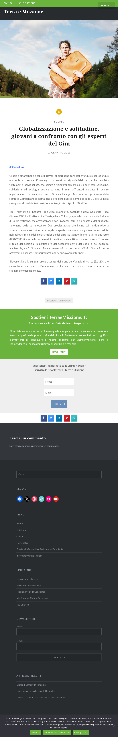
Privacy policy (81, 732)
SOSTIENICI (59, 352)
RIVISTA (8, 3)
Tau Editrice (22, 604)
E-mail (19, 640)
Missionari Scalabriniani (28, 585)
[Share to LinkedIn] (59, 283)
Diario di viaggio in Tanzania (31, 684)
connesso (27, 445)
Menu (108, 5)
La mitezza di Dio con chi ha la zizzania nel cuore (40, 697)
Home (19, 523)
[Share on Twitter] (51, 283)
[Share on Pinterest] (67, 283)
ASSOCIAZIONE (27, 3)
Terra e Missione (23, 11)
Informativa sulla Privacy (29, 555)
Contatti (20, 536)
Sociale (59, 122)
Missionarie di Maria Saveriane (32, 598)
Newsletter (22, 542)
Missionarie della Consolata (30, 591)
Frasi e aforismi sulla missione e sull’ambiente (39, 549)
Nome (19, 626)
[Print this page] (74, 283)
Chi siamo (21, 530)
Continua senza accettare (57, 732)
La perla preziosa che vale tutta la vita (35, 691)
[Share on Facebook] (44, 283)
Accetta (35, 732)
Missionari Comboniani (59, 300)
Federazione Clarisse (27, 578)
